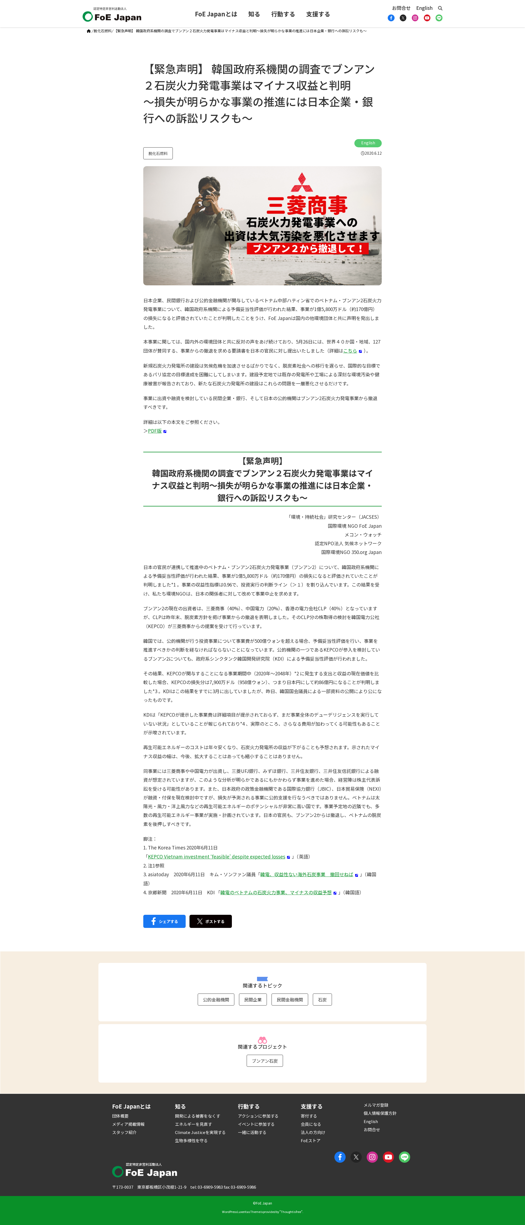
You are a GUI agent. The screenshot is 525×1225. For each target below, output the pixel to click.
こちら (350, 350)
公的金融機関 (216, 999)
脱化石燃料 (103, 30)
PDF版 (155, 430)
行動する (283, 13)
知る (254, 13)
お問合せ (401, 7)
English (424, 7)
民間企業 (253, 999)
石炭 (322, 999)
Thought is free (291, 1211)
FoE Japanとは (216, 13)
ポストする (214, 921)
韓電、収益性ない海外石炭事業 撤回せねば (306, 874)
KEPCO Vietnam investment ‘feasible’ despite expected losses (216, 856)
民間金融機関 (290, 999)
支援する (318, 13)
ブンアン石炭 (265, 1060)
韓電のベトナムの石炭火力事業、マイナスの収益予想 (276, 892)
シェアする (168, 921)
